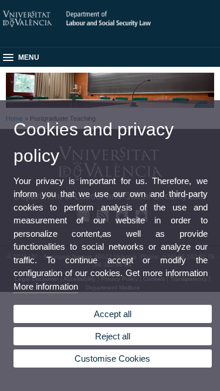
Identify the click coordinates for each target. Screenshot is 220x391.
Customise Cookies (112, 358)
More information (45, 286)
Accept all (112, 314)
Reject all (112, 336)
